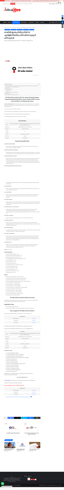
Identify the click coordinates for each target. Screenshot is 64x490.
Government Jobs (19, 29)
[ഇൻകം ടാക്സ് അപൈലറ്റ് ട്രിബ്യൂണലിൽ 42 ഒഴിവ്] (22, 445)
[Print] (63, 27)
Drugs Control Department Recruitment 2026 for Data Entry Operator (26, 3)
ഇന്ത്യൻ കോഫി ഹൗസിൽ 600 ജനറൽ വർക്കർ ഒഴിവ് (9, 450)
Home (5, 22)
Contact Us (42, 22)
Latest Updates (31, 22)
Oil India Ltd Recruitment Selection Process (12, 92)
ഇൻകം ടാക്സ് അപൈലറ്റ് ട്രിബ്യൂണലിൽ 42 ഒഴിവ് (21, 450)
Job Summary (7, 87)
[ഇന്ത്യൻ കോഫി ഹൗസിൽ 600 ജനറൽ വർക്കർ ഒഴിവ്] (9, 445)
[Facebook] (11, 418)
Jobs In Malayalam (17, 485)
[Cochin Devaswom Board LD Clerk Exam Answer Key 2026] (34, 445)
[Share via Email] (37, 418)
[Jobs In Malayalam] (12, 10)
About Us (37, 22)
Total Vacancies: (9, 90)
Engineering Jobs (13, 29)
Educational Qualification (9, 89)
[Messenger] (30, 418)
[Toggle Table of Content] (38, 84)
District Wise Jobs (24, 22)
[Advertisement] (42, 13)
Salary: (8, 91)
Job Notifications (16, 22)
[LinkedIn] (63, 20)
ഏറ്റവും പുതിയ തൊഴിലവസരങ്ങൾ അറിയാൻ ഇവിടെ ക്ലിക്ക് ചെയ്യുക (18, 396)
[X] (17, 418)
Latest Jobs (9, 22)
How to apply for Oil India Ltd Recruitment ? (12, 94)
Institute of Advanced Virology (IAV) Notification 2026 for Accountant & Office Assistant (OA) (34, 0)
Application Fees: (8, 93)
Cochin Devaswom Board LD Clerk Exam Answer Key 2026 (34, 450)
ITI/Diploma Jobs (25, 29)
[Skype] (24, 418)
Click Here (33, 318)
